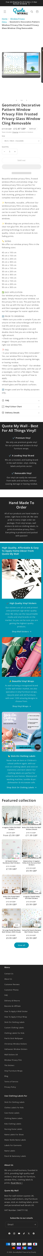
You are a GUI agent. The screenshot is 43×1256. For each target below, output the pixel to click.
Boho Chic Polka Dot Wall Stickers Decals (31, 828)
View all (21, 945)
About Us (8, 979)
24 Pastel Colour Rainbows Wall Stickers (11, 862)
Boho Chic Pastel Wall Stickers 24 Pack (11, 897)
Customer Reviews (12, 984)
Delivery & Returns (12, 1000)
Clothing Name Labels (13, 1118)
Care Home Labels (11, 1113)
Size (3, 136)
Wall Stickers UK (11, 1054)
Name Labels (9, 1151)
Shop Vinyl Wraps (20, 706)
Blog (6, 1076)
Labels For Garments (13, 1145)
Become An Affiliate (12, 1006)
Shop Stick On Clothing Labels (20, 787)
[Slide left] (16, 100)
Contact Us (8, 973)
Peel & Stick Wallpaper (13, 1038)
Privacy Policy (10, 1087)
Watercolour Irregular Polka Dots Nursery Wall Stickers (31, 863)
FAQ (6, 995)
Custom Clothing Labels (14, 1027)
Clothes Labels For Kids (14, 1107)
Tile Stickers (9, 1065)
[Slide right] (26, 100)
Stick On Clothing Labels (14, 1022)
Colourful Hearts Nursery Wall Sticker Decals (31, 931)
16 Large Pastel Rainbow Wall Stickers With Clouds (11, 931)
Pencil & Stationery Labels (15, 1156)
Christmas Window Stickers (15, 1044)
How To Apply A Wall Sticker (16, 1011)
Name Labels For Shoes (14, 1134)
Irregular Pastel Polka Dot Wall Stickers (31, 897)
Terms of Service (11, 1081)
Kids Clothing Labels (12, 1124)
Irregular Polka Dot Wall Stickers (11, 828)
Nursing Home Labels (13, 1129)
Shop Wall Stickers (20, 631)
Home (5, 18)
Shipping (15, 132)
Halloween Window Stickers (15, 1049)
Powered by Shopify (29, 1252)
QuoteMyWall (17, 1252)
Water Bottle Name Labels (15, 1140)
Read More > (17, 1183)
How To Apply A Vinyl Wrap (15, 1017)
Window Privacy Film (13, 1060)
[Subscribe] (35, 1224)
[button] (21, 167)
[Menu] (4, 11)
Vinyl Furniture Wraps (13, 1071)
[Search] (32, 11)
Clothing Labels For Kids (14, 1033)
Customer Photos (11, 990)
